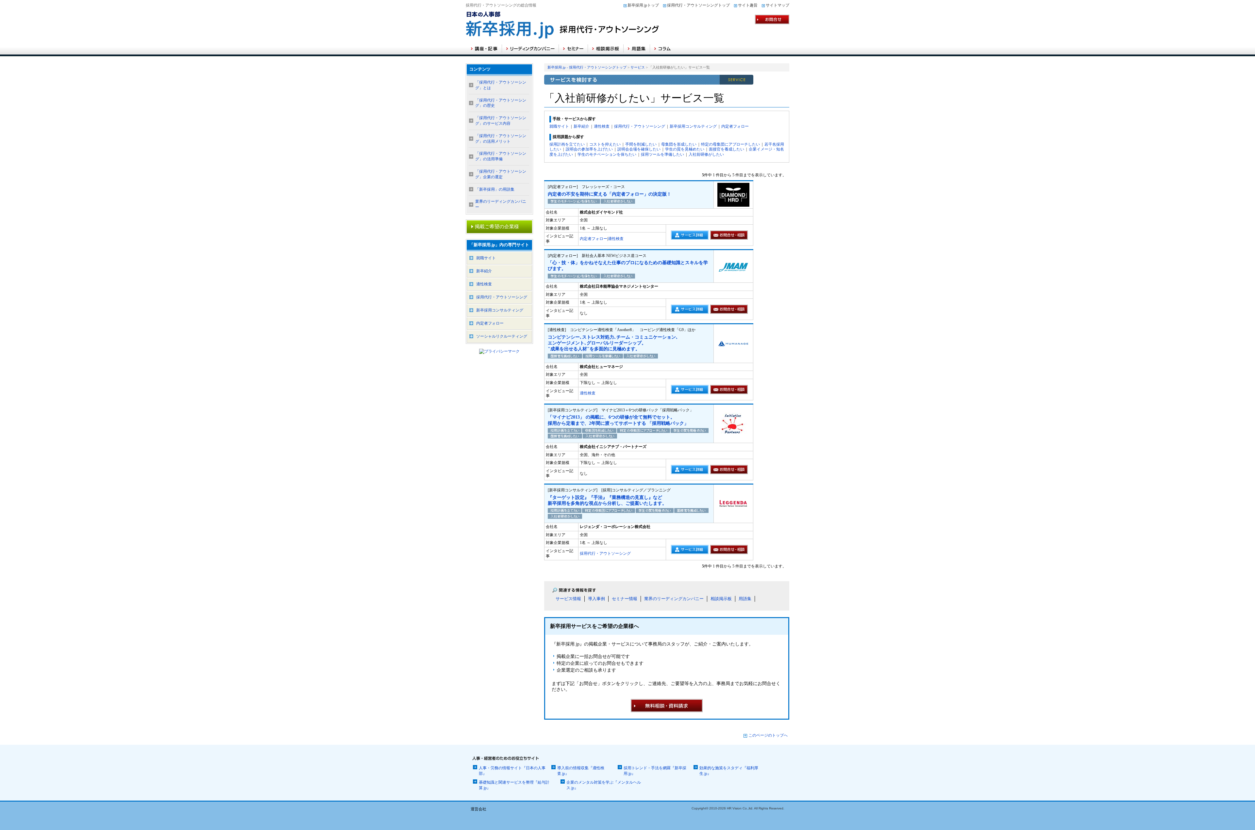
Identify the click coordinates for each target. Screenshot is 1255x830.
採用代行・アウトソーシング (639, 126)
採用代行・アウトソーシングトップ (698, 5)
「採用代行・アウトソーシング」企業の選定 (500, 174)
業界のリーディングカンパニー (674, 598)
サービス (637, 67)
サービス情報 (568, 598)
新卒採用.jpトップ (643, 5)
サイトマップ (777, 5)
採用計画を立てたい (567, 144)
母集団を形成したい (678, 144)
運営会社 (478, 809)
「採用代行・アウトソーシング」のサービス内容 (500, 121)
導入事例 (596, 598)
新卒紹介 (581, 126)
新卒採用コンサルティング (693, 126)
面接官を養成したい (726, 149)
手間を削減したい (641, 144)
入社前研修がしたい (706, 154)
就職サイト (559, 126)
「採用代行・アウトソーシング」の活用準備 (500, 156)
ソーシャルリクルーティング (501, 336)
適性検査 (602, 126)
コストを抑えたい (605, 144)
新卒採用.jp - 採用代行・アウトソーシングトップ (587, 67)
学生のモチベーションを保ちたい (606, 154)
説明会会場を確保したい (639, 149)
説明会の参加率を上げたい (589, 149)
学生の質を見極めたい (684, 149)
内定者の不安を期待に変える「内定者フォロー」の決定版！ (609, 194)
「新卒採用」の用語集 (494, 189)
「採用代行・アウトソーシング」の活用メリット (500, 139)
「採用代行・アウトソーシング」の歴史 (500, 103)
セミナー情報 (624, 598)
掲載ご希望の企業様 (497, 226)
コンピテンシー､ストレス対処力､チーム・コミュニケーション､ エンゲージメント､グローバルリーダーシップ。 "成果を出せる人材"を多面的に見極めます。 (613, 343)
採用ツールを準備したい (662, 154)
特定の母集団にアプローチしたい (730, 144)
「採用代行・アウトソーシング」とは (500, 85)
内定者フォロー (735, 126)
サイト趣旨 (748, 5)
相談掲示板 (721, 598)
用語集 (745, 598)
